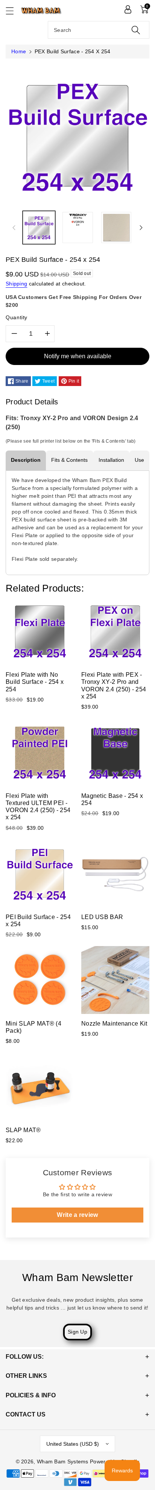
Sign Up (77, 1332)
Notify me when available (77, 356)
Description (26, 460)
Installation (111, 460)
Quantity (16, 317)
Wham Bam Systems (62, 1461)
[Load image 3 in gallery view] (116, 227)
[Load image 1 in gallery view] (39, 227)
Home (18, 51)
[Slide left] (14, 227)
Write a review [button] (77, 1215)
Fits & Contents (69, 460)
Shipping (16, 284)
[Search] (136, 29)
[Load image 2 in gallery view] (78, 227)
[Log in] (128, 9)
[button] (13, 10)
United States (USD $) (72, 1444)
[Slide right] (141, 227)
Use (139, 460)
